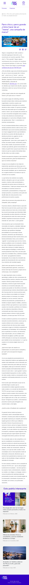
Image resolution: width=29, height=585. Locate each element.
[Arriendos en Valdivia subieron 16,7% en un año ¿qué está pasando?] (14, 557)
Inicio (4, 14)
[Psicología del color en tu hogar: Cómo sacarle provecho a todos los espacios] (14, 503)
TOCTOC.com (13, 84)
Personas (4, 8)
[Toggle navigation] (5, 3)
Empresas (12, 8)
